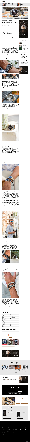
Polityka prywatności (3, 419)
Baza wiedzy (14, 1)
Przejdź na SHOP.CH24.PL (21, 393)
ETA (14, 82)
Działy (10, 1)
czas (3, 242)
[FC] (10, 353)
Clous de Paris (13, 106)
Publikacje (8, 417)
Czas (8, 306)
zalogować (6, 379)
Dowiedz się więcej (15, 224)
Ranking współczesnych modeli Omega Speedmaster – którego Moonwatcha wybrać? (24, 58)
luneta (14, 195)
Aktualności (7, 1)
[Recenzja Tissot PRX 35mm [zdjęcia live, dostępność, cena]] (15, 13)
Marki (17, 1)
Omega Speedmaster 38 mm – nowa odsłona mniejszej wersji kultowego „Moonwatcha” (25, 43)
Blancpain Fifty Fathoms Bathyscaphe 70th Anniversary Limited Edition (25, 46)
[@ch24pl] (8, 335)
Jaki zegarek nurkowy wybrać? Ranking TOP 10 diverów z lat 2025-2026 (24, 56)
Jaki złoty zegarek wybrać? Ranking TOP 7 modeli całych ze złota (24, 54)
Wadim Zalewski (5, 25)
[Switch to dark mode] (24, 1)
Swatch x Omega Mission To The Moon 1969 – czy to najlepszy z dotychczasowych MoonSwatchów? (24, 63)
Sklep (19, 1)
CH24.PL (4, 1)
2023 (12, 346)
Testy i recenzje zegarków (8, 346)
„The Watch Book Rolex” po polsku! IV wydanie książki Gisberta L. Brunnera (25, 48)
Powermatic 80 (11, 81)
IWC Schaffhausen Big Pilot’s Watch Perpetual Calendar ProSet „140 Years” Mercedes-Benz (24, 60)
